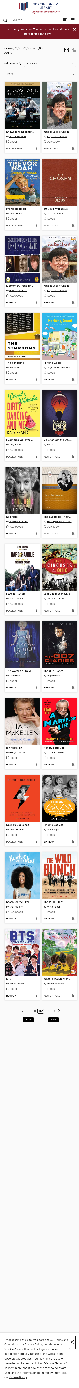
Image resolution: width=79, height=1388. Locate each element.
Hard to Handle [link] (15, 594)
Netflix (50, 444)
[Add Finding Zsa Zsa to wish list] (73, 842)
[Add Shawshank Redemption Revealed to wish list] (36, 148)
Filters (9, 73)
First (28, 1019)
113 (47, 1011)
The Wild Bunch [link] (54, 902)
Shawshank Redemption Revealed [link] (20, 132)
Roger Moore (53, 675)
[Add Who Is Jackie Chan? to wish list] (73, 148)
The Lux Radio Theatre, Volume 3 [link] (58, 517)
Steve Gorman (16, 598)
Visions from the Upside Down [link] (58, 440)
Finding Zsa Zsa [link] (53, 825)
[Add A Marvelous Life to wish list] (73, 765)
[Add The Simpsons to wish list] (36, 380)
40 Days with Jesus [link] (56, 209)
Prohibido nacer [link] (16, 209)
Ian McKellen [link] (14, 748)
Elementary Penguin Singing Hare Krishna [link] (20, 286)
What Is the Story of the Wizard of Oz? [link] (58, 979)
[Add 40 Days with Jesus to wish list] (73, 226)
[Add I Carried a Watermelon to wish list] (36, 457)
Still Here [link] (12, 517)
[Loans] (65, 20)
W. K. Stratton (53, 906)
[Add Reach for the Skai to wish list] (36, 919)
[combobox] (31, 20)
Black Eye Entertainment (59, 521)
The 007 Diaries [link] (53, 671)
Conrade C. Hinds (56, 598)
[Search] (5, 20)
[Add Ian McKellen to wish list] (36, 765)
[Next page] (59, 1011)
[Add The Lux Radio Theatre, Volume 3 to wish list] (73, 533)
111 (34, 1011)
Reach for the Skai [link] (17, 902)
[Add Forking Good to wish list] (73, 380)
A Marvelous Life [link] (54, 748)
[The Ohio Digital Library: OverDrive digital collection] (39, 8)
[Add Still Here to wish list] (36, 533)
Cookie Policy (18, 1377)
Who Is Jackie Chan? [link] (56, 132)
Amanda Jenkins (55, 213)
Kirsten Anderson (55, 983)
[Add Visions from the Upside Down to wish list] (73, 457)
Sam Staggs (53, 829)
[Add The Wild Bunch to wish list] (73, 919)
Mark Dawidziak (17, 136)
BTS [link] (8, 979)
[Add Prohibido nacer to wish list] (36, 226)
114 (53, 1011)
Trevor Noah (15, 213)
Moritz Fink (15, 367)
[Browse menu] (72, 19)
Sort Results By (12, 63)
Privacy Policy (33, 1344)
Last (53, 1019)
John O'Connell (17, 829)
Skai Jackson (16, 906)
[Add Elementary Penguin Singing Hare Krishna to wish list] (36, 302)
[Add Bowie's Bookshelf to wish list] (36, 842)
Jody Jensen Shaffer (57, 136)
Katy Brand (15, 444)
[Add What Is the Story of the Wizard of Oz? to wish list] (73, 996)
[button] (66, 51)
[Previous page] (22, 1011)
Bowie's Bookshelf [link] (17, 825)
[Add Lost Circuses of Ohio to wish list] (73, 611)
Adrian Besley (16, 983)
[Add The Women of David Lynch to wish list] (36, 687)
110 (28, 1011)
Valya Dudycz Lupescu (58, 367)
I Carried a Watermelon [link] (20, 440)
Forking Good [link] (52, 363)
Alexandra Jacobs (18, 521)
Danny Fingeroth (55, 752)
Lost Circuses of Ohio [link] (57, 594)
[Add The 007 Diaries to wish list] (73, 687)
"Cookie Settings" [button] (55, 1363)
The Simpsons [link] (15, 363)
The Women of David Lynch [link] (20, 671)
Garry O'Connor (17, 752)
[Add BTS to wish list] (36, 996)
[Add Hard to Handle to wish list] (36, 611)
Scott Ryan (14, 675)
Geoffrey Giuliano (18, 290)
